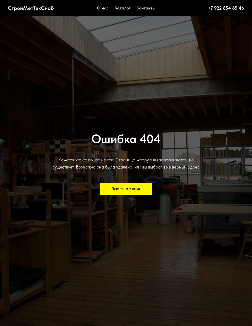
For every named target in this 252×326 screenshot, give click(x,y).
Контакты (145, 7)
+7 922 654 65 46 (226, 8)
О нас (103, 7)
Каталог (123, 7)
